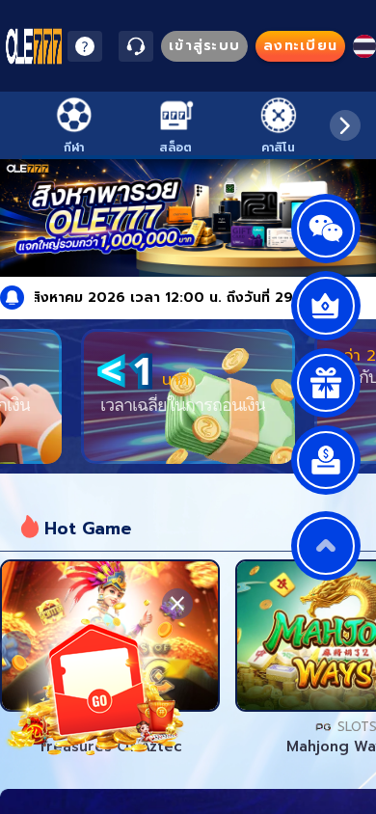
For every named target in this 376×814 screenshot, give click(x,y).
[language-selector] (364, 46)
